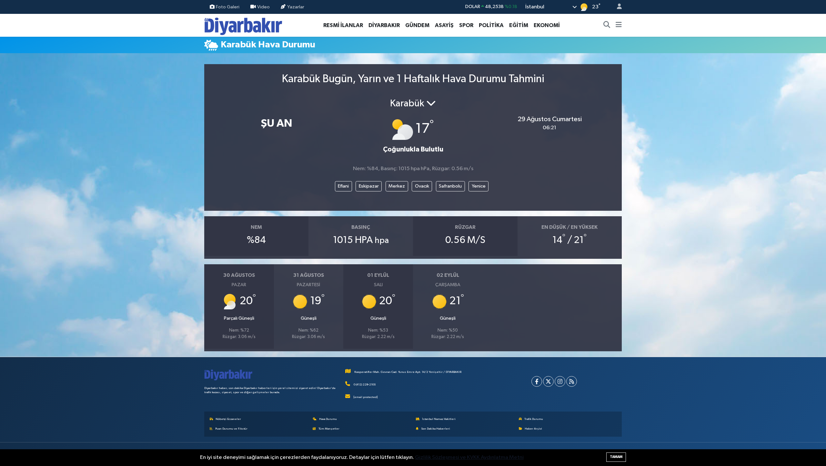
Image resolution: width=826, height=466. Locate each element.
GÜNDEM (417, 25)
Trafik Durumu (533, 419)
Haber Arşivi (533, 428)
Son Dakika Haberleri (435, 428)
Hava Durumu (328, 419)
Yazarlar (295, 6)
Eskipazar (369, 186)
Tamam (616, 457)
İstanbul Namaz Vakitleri (439, 419)
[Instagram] (560, 381)
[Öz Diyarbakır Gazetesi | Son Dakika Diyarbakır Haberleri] (243, 25)
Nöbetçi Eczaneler (228, 419)
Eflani (343, 186)
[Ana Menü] (619, 25)
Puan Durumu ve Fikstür (231, 428)
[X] (548, 381)
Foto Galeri (227, 6)
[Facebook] (536, 381)
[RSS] (571, 381)
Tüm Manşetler (328, 428)
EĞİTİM (518, 25)
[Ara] (607, 25)
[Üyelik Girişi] (616, 7)
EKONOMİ (547, 25)
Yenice (479, 186)
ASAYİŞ (444, 25)
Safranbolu (450, 186)
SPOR (466, 25)
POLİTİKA (491, 25)
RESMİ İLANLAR (343, 25)
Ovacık (422, 186)
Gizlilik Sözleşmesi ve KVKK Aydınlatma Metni (469, 457)
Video (263, 6)
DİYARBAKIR (384, 25)
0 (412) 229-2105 (365, 384)
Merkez (396, 186)
